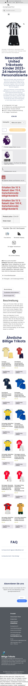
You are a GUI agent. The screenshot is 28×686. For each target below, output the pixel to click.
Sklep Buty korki (19, 676)
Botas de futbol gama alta (7, 676)
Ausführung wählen (6, 372)
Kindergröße (6, 122)
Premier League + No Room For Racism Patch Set (15, 163)
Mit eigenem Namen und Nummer (13, 180)
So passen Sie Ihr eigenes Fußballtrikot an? (13, 550)
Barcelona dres (21, 680)
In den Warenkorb (17, 130)
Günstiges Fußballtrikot (13, 267)
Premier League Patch (12, 147)
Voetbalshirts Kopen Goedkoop (19, 681)
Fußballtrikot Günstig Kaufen (9, 266)
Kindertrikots (10, 49)
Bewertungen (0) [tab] (9, 295)
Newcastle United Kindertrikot (16, 262)
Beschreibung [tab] (8, 289)
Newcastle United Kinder (17, 271)
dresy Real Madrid (5, 681)
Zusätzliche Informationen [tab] (11, 292)
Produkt (13, 613)
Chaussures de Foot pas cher (8, 680)
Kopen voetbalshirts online (8, 683)
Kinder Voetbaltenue (19, 685)
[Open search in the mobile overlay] (11, 10)
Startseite (4, 49)
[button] (9, 14)
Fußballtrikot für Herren (19, 264)
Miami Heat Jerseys (5, 678)
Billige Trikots (8, 264)
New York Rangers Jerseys (19, 678)
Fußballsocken (10, 171)
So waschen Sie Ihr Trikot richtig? (10, 556)
